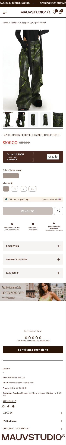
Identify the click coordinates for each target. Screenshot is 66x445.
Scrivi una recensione (33, 350)
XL (33, 189)
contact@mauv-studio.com (21, 382)
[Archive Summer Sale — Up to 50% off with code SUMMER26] (33, 292)
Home (5, 22)
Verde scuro (10, 176)
